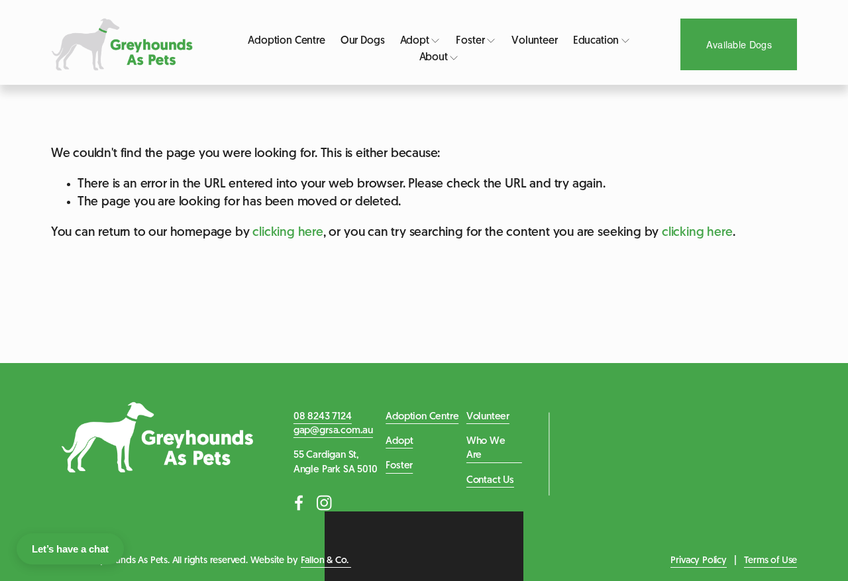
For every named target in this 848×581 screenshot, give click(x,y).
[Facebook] (299, 503)
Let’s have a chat (70, 549)
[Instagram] (324, 503)
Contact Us (490, 481)
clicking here (287, 233)
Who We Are (485, 448)
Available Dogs (739, 44)
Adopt (399, 442)
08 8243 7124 (322, 417)
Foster (399, 466)
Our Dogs (363, 41)
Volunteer (534, 41)
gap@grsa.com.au (333, 431)
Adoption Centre (286, 41)
